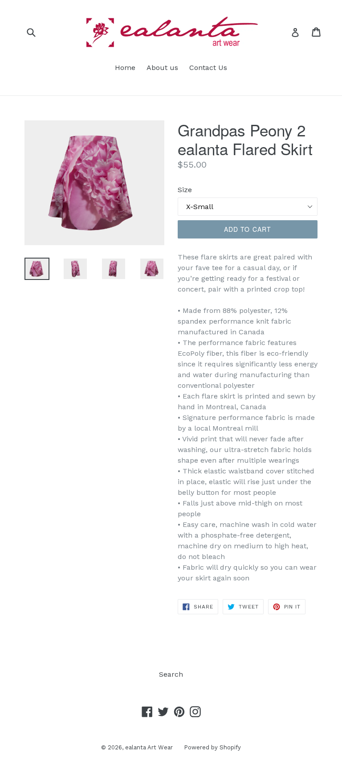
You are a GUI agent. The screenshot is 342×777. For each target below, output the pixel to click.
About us (162, 67)
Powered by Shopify (212, 747)
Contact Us (208, 67)
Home (125, 67)
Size (185, 189)
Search (171, 674)
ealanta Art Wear (149, 747)
